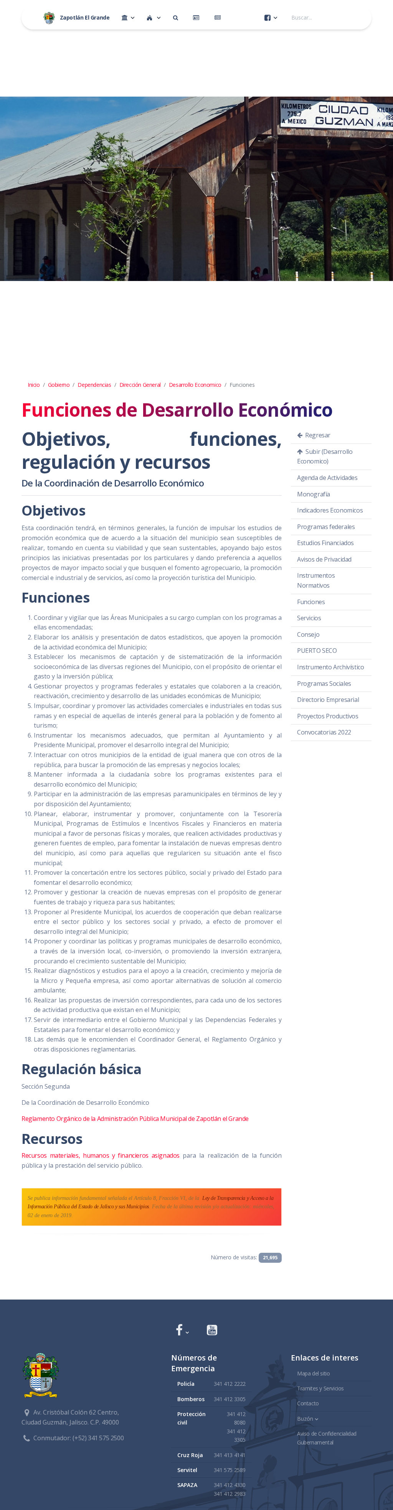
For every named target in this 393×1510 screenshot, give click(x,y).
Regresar (317, 435)
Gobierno (59, 384)
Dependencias (94, 384)
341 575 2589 (230, 1470)
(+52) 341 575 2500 (98, 1438)
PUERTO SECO (317, 650)
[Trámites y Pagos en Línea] (197, 17)
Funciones (311, 602)
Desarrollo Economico (195, 384)
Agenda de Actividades (327, 477)
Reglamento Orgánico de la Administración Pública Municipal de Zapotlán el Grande (135, 1118)
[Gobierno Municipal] (128, 17)
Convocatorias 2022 (324, 732)
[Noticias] (219, 17)
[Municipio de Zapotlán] (154, 17)
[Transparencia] (177, 17)
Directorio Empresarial (328, 699)
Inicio (34, 384)
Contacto (308, 1403)
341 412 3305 (230, 1399)
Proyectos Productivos (327, 716)
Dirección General (140, 384)
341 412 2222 (230, 1383)
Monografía (313, 494)
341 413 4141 (230, 1455)
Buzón (305, 1418)
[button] (182, 1331)
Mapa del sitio (313, 1373)
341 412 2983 (230, 1493)
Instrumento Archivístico (330, 667)
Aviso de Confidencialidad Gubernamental (327, 1438)
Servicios (309, 618)
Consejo (308, 634)
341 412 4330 (230, 1485)
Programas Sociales (324, 683)
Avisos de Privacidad (324, 559)
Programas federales (326, 527)
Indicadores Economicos (330, 510)
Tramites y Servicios (320, 1388)
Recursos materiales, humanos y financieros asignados (100, 1155)
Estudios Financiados (325, 543)
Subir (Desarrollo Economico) (324, 456)
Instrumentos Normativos (316, 580)
